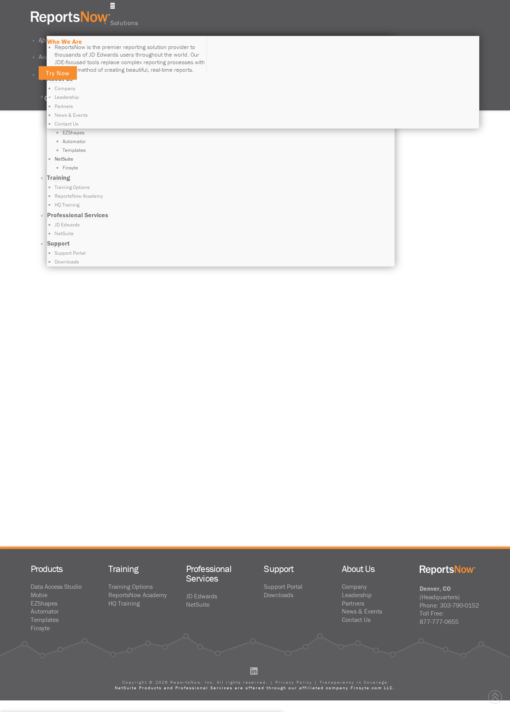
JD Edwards (201, 596)
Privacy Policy (293, 682)
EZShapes (44, 603)
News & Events (362, 611)
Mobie (39, 595)
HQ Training (124, 603)
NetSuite (198, 604)
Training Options (130, 586)
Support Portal (283, 586)
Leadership (357, 595)
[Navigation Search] (49, 99)
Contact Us (356, 619)
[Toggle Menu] (112, 6)
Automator (45, 611)
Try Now (58, 73)
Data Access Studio (56, 586)
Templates (45, 619)
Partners (353, 603)
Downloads (278, 595)
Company (354, 586)
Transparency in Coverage (354, 682)
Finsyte (40, 628)
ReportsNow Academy (137, 595)
